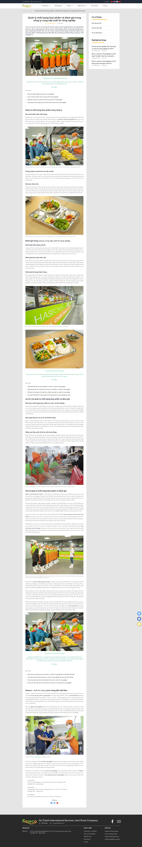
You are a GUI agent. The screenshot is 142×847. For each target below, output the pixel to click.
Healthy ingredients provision (112, 839)
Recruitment (94, 5)
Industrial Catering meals (111, 831)
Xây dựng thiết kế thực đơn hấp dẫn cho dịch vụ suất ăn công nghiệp (46, 386)
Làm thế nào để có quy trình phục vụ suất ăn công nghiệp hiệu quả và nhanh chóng (50, 677)
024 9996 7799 (33, 833)
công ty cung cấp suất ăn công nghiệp (54, 241)
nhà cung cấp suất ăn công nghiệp (40, 695)
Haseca (81, 770)
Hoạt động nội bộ (96, 23)
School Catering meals (111, 834)
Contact (105, 5)
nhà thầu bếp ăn (74, 695)
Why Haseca (58, 5)
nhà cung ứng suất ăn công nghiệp (54, 775)
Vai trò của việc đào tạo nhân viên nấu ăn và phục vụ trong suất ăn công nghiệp (49, 682)
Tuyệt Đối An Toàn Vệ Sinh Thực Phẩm (55, 653)
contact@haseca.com (37, 1)
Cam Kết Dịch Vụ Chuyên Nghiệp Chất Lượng (54, 78)
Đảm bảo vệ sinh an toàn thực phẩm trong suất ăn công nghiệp (45, 99)
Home (24, 11)
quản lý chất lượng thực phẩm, (41, 581)
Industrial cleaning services (112, 836)
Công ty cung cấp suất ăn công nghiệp (36, 27)
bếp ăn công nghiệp (36, 706)
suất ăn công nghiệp (47, 761)
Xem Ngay (54, 87)
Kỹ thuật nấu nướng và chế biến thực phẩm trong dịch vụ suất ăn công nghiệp (49, 392)
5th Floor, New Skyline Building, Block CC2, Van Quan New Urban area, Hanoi (50, 831)
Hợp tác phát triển (97, 28)
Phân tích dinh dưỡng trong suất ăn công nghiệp (41, 94)
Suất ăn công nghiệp (42, 690)
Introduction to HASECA (90, 831)
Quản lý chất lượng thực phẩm (34, 494)
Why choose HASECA (89, 834)
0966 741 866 (26, 1)
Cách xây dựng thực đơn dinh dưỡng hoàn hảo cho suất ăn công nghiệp (47, 680)
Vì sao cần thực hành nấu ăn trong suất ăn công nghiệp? (43, 97)
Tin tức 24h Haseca (97, 32)
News (30, 11)
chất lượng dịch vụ (74, 606)
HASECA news (87, 836)
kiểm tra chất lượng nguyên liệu (67, 119)
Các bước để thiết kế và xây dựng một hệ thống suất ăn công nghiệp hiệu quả (49, 395)
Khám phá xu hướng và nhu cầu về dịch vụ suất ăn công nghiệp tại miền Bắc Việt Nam (51, 674)
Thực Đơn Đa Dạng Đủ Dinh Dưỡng (54, 371)
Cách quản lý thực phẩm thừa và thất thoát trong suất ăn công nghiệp (47, 102)
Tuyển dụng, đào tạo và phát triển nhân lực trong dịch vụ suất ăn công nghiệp (49, 389)
